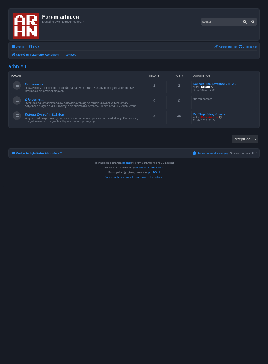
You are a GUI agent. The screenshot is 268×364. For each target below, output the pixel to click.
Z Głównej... (34, 99)
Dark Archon (209, 117)
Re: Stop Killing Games (209, 114)
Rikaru (205, 87)
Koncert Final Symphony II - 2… (215, 83)
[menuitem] (34, 47)
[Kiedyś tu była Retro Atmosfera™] (26, 24)
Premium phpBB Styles (149, 167)
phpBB (126, 162)
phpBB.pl (154, 172)
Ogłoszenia (34, 84)
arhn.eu (17, 66)
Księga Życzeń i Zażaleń (44, 114)
